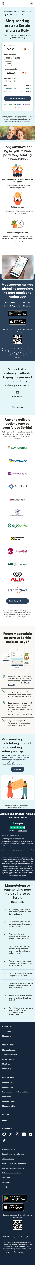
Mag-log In (6, 1064)
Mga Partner (6, 1096)
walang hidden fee (18, 213)
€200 (8, 58)
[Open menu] (31, 3)
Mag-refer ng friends (9, 1106)
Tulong (4, 1120)
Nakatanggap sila (10, 69)
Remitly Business (8, 1059)
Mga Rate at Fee (8, 1082)
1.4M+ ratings (18, 12)
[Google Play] (17, 313)
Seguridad (6, 1177)
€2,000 (17, 58)
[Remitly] (3, 3)
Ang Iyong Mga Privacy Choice (13, 1168)
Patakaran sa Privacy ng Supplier (14, 1163)
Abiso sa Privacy (8, 1159)
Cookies (5, 1187)
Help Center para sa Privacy (12, 1173)
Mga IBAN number (8, 1101)
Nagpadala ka (9, 45)
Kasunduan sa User (9, 1149)
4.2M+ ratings (18, 15)
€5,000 (8, 63)
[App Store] (17, 322)
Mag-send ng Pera (8, 1050)
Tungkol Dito (6, 1031)
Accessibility (6, 1182)
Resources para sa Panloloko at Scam (15, 1092)
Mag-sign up (6, 1069)
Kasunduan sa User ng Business (13, 1154)
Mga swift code (8, 1087)
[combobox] (27, 73)
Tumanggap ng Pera (9, 1054)
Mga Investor (7, 1036)
